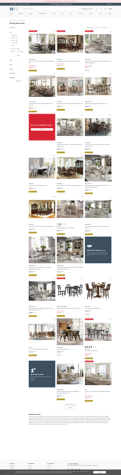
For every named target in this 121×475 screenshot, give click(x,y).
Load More (70, 407)
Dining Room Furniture (13, 20)
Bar (62, 13)
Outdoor (81, 13)
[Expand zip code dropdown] (93, 9)
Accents (91, 13)
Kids (71, 13)
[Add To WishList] (54, 31)
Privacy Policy (56, 472)
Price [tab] (11, 32)
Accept (99, 472)
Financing (30, 468)
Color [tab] (11, 60)
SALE (101, 13)
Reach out (33, 379)
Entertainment (42, 13)
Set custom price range (15, 48)
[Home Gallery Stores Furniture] (14, 8)
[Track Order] (105, 8)
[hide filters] (13, 27)
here (71, 472)
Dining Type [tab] (12, 73)
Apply (18, 55)
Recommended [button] (104, 27)
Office (53, 13)
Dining (31, 13)
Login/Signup (12, 465)
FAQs (48, 468)
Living (11, 13)
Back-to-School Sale (32, 65)
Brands (109, 13)
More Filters (18, 80)
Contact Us (109, 4)
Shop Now (42, 129)
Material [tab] (11, 69)
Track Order (12, 468)
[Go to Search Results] (79, 9)
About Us (30, 465)
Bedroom (21, 13)
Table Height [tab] (12, 77)
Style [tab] (11, 64)
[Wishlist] (101, 8)
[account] (96, 8)
